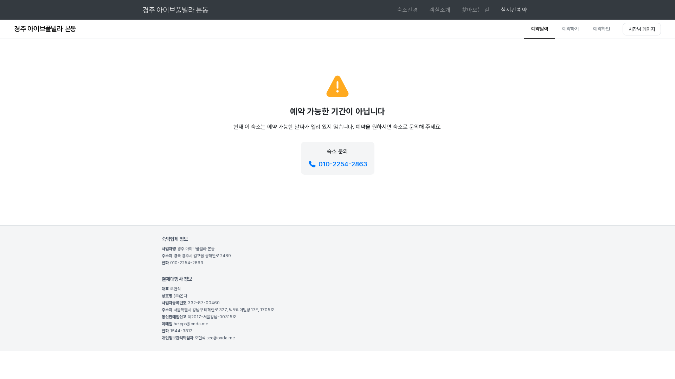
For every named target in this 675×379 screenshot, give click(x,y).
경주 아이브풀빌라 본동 (175, 9)
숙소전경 (407, 9)
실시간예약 (514, 9)
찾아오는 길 (475, 9)
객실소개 (439, 9)
